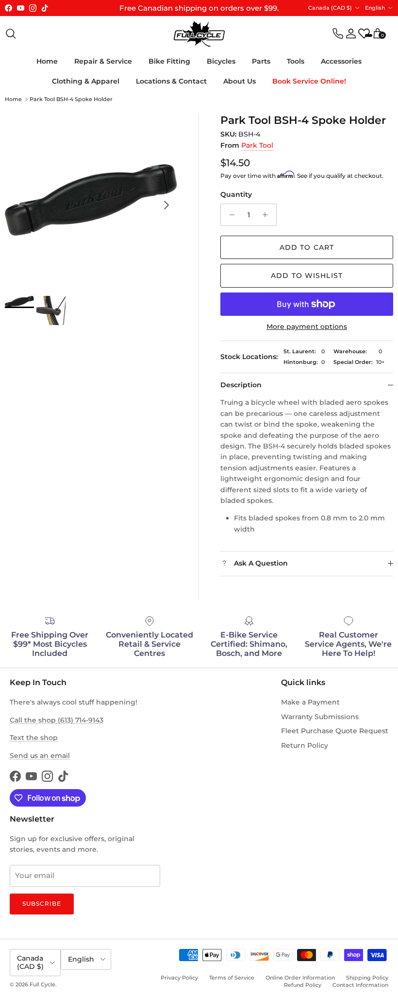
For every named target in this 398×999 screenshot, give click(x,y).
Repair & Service (103, 61)
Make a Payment (310, 702)
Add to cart (307, 247)
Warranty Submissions (320, 716)
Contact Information (360, 985)
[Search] (11, 33)
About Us (239, 81)
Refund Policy (302, 985)
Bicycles (221, 61)
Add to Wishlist (307, 275)
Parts (261, 61)
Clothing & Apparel (85, 81)
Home (47, 61)
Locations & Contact (171, 81)
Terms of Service (231, 977)
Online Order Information (300, 977)
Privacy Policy (179, 977)
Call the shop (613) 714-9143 (56, 720)
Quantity (236, 194)
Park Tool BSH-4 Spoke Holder (71, 99)
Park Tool (257, 145)
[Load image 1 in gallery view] (91, 200)
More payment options (306, 327)
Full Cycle (42, 984)
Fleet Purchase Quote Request (334, 730)
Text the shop (34, 737)
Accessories (341, 61)
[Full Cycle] (199, 34)
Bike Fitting (169, 61)
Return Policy (304, 745)
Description (241, 384)
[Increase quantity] (267, 214)
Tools (295, 61)
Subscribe (41, 903)
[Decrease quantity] (229, 214)
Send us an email (40, 755)
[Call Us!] (338, 33)
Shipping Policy (367, 977)
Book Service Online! (309, 81)
